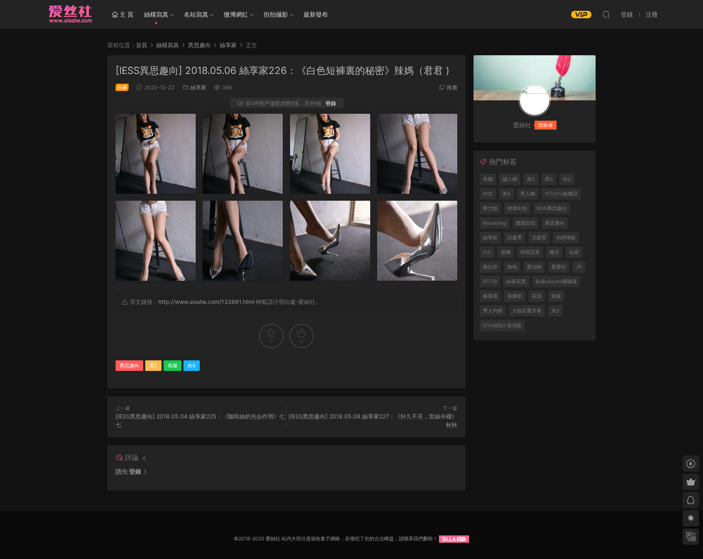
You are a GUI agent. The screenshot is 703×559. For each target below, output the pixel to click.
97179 (490, 281)
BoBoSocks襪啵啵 (556, 281)
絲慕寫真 (516, 281)
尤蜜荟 (539, 237)
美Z (153, 365)
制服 (556, 296)
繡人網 (509, 179)
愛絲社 (70, 14)
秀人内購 (492, 311)
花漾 (536, 296)
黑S (549, 179)
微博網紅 (236, 14)
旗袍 (512, 267)
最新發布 (315, 14)
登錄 (330, 103)
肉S (192, 365)
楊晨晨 (490, 296)
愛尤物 (490, 208)
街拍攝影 (276, 14)
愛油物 (534, 267)
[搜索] (606, 14)
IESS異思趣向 (552, 208)
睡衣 (554, 252)
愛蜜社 (558, 267)
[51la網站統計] (454, 538)
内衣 (488, 194)
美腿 (172, 365)
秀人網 (527, 194)
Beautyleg (494, 223)
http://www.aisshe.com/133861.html (206, 301)
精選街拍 (517, 208)
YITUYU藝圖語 (561, 194)
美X (506, 194)
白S (487, 252)
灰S (555, 311)
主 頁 (125, 14)
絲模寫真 (156, 14)
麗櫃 (506, 252)
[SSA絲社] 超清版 (502, 325)
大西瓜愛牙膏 (526, 311)
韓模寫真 (530, 252)
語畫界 (514, 237)
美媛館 (514, 296)
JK (579, 267)
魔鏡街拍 (525, 223)
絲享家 (198, 87)
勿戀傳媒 (566, 237)
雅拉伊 (490, 267)
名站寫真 (196, 14)
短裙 (574, 252)
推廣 (452, 87)
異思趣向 (129, 365)
